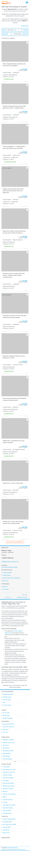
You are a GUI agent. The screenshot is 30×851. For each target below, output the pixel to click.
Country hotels (7, 705)
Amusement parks (8, 808)
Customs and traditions (9, 794)
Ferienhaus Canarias (12, 847)
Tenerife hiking (7, 813)
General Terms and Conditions (11, 578)
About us (5, 586)
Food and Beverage (8, 783)
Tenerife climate (7, 775)
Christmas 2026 (7, 822)
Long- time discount (8, 726)
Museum (5, 791)
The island (6, 780)
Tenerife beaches (8, 799)
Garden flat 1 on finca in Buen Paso (13, 483)
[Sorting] (9, 34)
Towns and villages (8, 777)
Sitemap (4, 849)
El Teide (5, 802)
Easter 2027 (6, 832)
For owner (5, 589)
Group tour (6, 745)
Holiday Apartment (8, 694)
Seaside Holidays (7, 718)
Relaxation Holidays (8, 739)
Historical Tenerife (8, 788)
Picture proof (21, 849)
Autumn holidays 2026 (9, 819)
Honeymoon (6, 748)
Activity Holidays (7, 759)
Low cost (5, 732)
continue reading (24, 25)
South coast (6, 712)
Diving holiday (7, 753)
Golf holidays (6, 756)
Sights (4, 797)
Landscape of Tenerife (9, 805)
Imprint (15, 849)
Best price (5, 729)
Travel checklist (7, 572)
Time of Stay (10, 30)
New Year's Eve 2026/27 (9, 824)
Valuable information (8, 786)
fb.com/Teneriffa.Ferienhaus (10, 567)
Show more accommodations (15, 542)
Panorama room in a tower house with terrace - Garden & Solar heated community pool (14, 275)
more (15, 761)
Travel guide (6, 767)
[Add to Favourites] (27, 43)
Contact (9, 849)
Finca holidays (7, 699)
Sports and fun (7, 810)
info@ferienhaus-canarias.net (10, 561)
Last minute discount (8, 724)
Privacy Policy (7, 575)
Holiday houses (7, 697)
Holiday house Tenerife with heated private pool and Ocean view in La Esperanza (13, 190)
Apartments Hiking (8, 750)
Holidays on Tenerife (8, 772)
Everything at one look (9, 769)
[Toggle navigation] (26, 2)
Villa (4, 702)
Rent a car (5, 581)
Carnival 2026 (7, 827)
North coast (6, 715)
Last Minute (6, 830)
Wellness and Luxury (8, 742)
